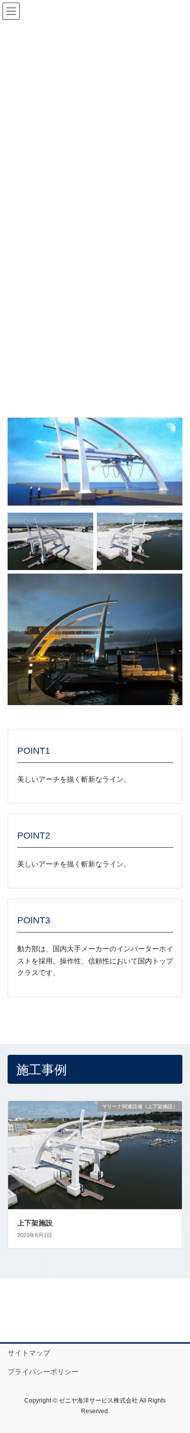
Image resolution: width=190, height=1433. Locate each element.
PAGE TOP (175, 1381)
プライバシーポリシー (43, 1372)
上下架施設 (35, 1223)
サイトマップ (29, 1353)
